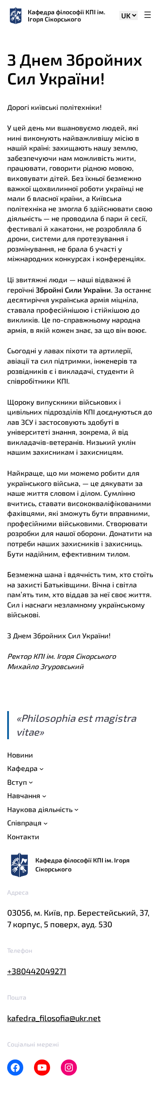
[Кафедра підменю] (41, 768)
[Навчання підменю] (44, 796)
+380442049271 (36, 971)
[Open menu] (148, 15)
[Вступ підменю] (31, 782)
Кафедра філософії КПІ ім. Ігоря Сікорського (66, 15)
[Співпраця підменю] (45, 823)
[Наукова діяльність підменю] (76, 809)
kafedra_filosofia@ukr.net (54, 1018)
